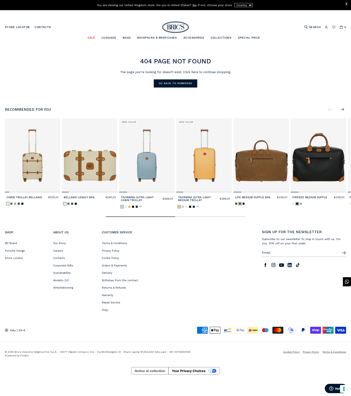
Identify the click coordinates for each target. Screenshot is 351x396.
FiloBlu (24, 355)
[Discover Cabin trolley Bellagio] (32, 155)
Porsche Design (15, 250)
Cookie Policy (110, 258)
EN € (21, 330)
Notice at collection (150, 371)
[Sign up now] (343, 252)
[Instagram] (273, 265)
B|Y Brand (11, 243)
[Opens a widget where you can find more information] (336, 389)
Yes (194, 5)
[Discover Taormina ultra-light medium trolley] (204, 155)
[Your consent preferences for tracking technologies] (344, 389)
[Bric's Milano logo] (175, 27)
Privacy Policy (110, 250)
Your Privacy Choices (189, 371)
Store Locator (14, 258)
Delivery (107, 272)
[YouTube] (281, 265)
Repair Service (111, 302)
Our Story (59, 243)
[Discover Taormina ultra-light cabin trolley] (147, 155)
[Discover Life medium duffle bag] (261, 155)
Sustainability (62, 272)
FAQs (105, 310)
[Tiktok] (298, 265)
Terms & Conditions (114, 243)
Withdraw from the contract (120, 280)
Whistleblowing (63, 287)
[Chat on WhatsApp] (347, 281)
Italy (13, 330)
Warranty (107, 295)
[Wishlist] (334, 27)
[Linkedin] (289, 265)
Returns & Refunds (114, 287)
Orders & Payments (114, 265)
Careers (58, 250)
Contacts (59, 258)
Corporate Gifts (63, 265)
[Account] (326, 27)
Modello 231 (61, 280)
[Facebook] (265, 265)
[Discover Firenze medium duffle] (318, 155)
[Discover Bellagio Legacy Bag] (89, 155)
